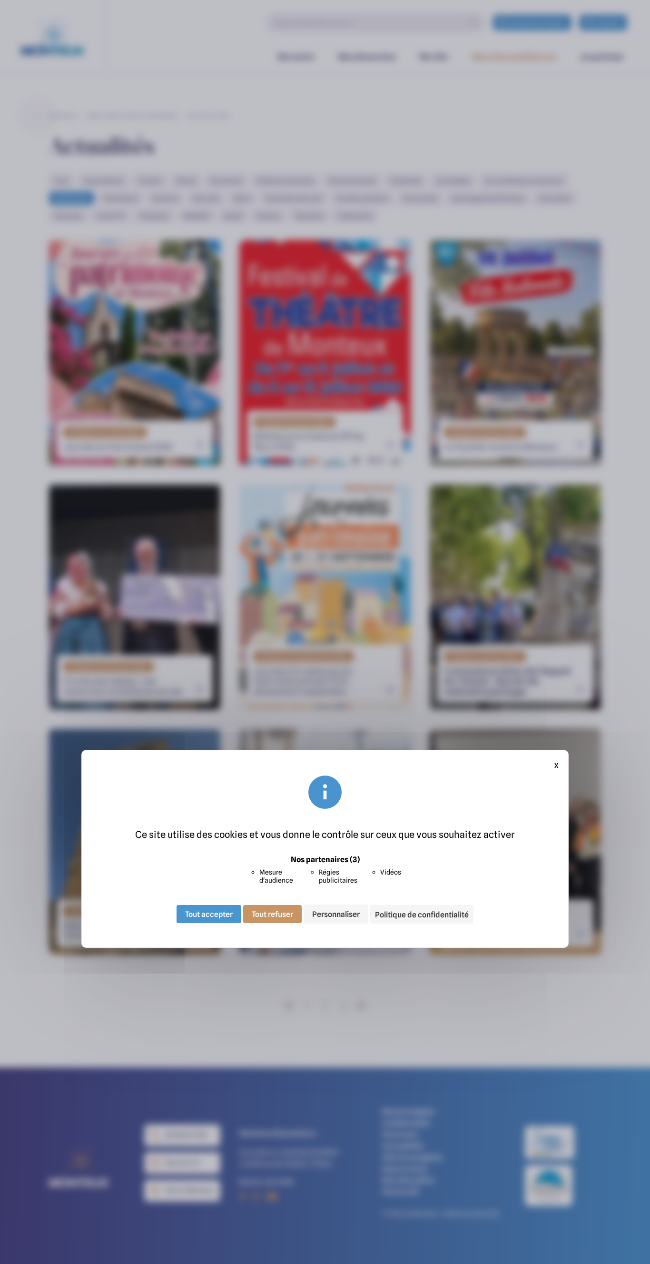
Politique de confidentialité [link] (422, 914)
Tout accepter (209, 914)
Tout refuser (272, 914)
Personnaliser (336, 914)
